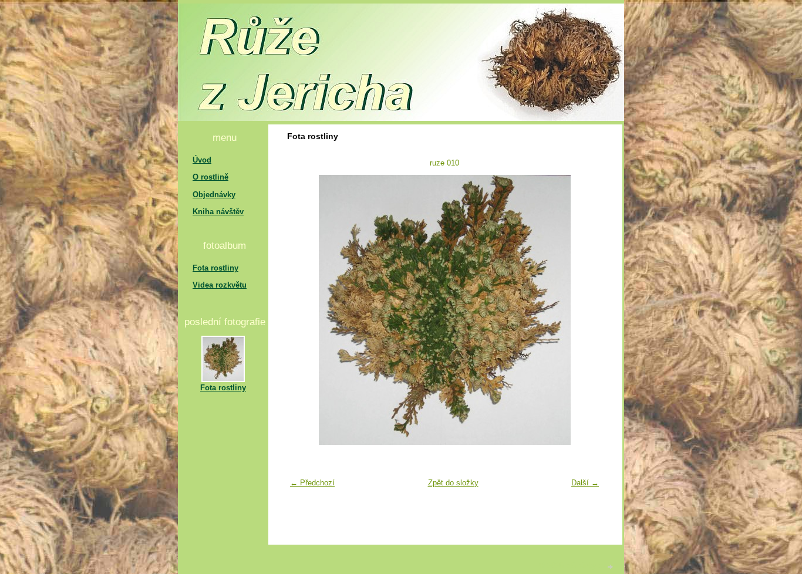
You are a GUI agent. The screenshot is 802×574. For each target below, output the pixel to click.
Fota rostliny (215, 268)
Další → (585, 482)
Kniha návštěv (218, 211)
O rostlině (210, 177)
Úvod (202, 160)
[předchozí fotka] (303, 310)
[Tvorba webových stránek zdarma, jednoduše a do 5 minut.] (610, 566)
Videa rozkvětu (220, 285)
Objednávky (214, 194)
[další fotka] (585, 310)
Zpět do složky (453, 482)
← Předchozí (312, 482)
